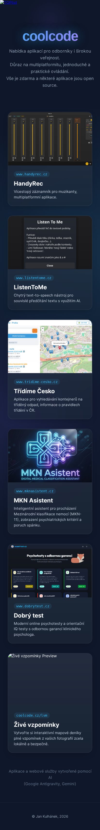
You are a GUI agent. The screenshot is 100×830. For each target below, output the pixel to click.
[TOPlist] (50, 2)
